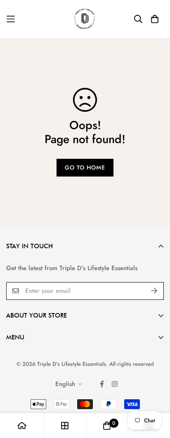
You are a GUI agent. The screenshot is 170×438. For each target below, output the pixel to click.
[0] (107, 426)
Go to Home (85, 167)
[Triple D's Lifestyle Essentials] (85, 19)
